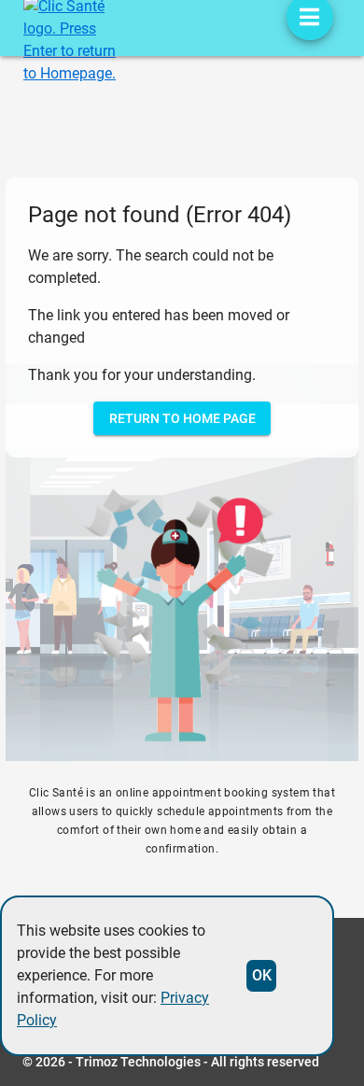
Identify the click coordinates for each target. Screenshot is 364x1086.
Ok (262, 975)
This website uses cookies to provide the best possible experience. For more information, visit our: (113, 975)
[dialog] (167, 976)
